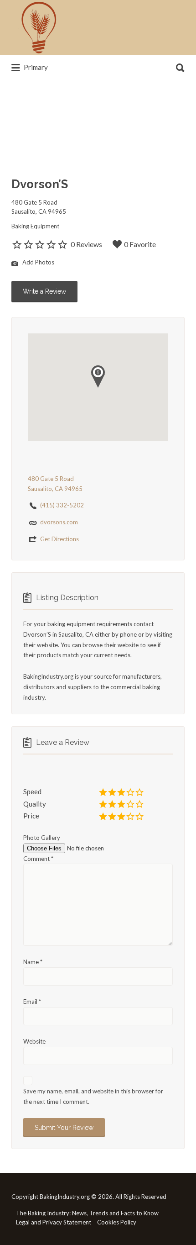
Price (31, 816)
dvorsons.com (59, 522)
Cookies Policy (116, 1222)
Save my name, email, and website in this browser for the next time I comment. (93, 1096)
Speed (32, 791)
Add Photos (37, 262)
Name (32, 961)
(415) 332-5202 (62, 505)
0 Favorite (140, 244)
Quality (34, 804)
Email (32, 1001)
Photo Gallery (41, 837)
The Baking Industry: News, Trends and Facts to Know (87, 1213)
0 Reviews (86, 244)
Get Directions (59, 539)
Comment (38, 858)
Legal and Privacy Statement (53, 1222)
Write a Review (44, 291)
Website (34, 1041)
